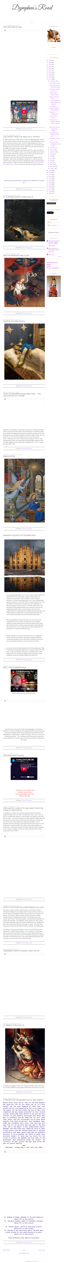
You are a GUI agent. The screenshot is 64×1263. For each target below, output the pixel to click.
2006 (50, 191)
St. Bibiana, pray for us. (13, 1025)
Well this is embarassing (14, 668)
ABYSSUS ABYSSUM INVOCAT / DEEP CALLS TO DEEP (54, 242)
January (52, 168)
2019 (50, 75)
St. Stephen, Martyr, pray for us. (18, 197)
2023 (50, 66)
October (52, 150)
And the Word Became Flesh (16, 256)
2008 (50, 187)
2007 (50, 189)
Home (24, 1250)
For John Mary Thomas (13, 756)
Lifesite (36, 442)
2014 (50, 174)
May (51, 160)
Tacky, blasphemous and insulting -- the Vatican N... (55, 102)
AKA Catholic (51, 245)
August (52, 154)
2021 (50, 71)
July (51, 156)
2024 (50, 64)
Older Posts (42, 1250)
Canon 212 (51, 254)
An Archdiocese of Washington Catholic (53, 249)
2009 (50, 185)
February (52, 166)
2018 (50, 77)
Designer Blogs (35, 1261)
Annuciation (9, 456)
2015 (50, 172)
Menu (32, 22)
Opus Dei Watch (26, 595)
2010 (50, 183)
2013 (50, 176)
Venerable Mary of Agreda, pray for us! (21, 951)
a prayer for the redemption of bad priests (23, 1100)
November (53, 147)
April (51, 162)
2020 (50, 73)
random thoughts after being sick (19, 535)
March (52, 164)
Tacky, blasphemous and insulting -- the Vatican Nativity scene (22, 395)
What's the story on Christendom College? (23, 907)
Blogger (57, 232)
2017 (50, 79)
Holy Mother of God (12, 27)
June (51, 158)
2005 (50, 193)
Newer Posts (6, 1250)
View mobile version (24, 1253)
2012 (50, 178)
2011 (50, 180)
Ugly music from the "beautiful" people (21, 137)
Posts (50, 222)
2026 (50, 60)
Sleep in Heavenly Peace (14, 321)
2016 (50, 170)
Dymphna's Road (32, 8)
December (53, 81)
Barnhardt (51, 251)
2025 (50, 62)
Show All (59, 256)
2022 (50, 68)
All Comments (52, 225)
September (53, 152)
